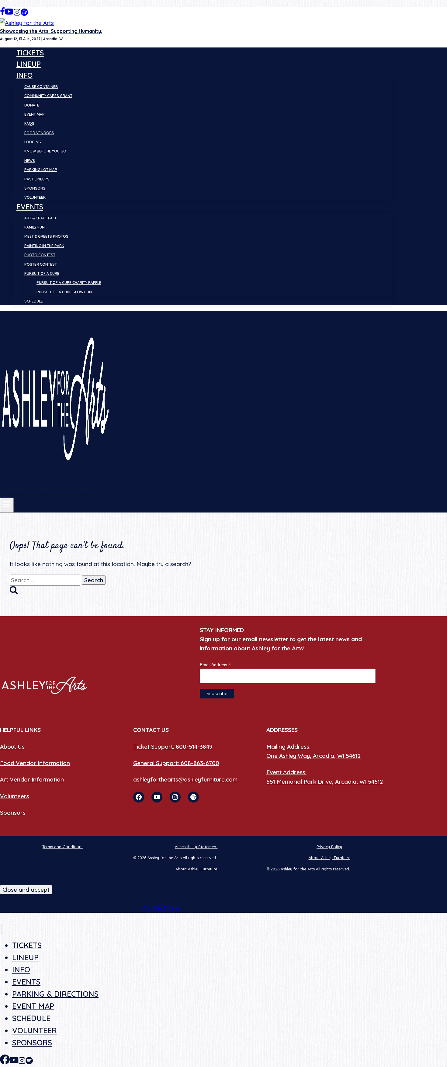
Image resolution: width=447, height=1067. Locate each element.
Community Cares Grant (48, 95)
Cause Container (41, 86)
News (29, 160)
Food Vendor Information (35, 763)
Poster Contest (40, 264)
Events (26, 981)
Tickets (30, 52)
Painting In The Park (44, 245)
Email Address (215, 665)
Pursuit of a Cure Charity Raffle (68, 282)
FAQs (29, 123)
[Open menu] (7, 505)
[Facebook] (2, 13)
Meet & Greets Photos (46, 236)
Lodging (32, 142)
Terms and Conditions (63, 846)
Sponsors (34, 188)
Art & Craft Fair (40, 218)
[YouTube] (9, 13)
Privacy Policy (329, 846)
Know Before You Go (45, 151)
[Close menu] (1, 929)
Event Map (34, 114)
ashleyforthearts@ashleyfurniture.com (185, 779)
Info (21, 969)
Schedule (33, 301)
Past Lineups (37, 179)
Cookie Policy (161, 908)
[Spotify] (24, 13)
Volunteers (14, 796)
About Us (12, 746)
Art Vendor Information (32, 779)
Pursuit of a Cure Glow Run (64, 292)
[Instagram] (17, 13)
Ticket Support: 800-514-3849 (173, 746)
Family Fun (34, 227)
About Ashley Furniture (329, 857)
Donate (31, 105)
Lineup (28, 64)
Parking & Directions (55, 994)
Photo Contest (39, 255)
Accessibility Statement (196, 846)
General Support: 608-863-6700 (176, 763)
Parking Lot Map (40, 169)
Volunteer (35, 197)
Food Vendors (39, 133)
